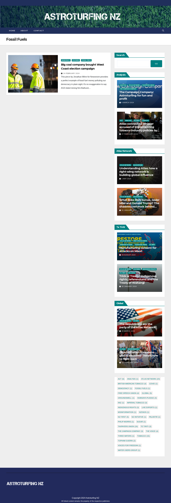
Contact (39, 31)
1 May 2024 (126, 179)
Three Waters (126, 436)
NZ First (137, 120)
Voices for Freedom (129, 445)
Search (120, 55)
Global (136, 320)
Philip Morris (126, 422)
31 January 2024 (129, 210)
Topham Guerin (127, 441)
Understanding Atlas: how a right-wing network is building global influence (138, 172)
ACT (121, 120)
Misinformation (133, 349)
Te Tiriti (152, 244)
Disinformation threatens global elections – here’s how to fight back (138, 356)
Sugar (141, 422)
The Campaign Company (128, 89)
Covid (153, 384)
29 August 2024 (129, 255)
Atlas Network (134, 85)
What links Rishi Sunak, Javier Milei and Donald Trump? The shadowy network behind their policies (139, 205)
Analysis (123, 85)
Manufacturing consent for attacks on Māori (137, 249)
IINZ (121, 403)
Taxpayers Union (148, 85)
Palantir (154, 417)
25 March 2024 (128, 331)
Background (137, 165)
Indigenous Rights (149, 269)
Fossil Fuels (86, 60)
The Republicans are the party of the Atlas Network (137, 325)
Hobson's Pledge (126, 244)
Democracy (66, 60)
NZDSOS (144, 412)
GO (156, 64)
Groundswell (126, 398)
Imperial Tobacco (137, 403)
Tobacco (145, 120)
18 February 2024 (130, 363)
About (24, 31)
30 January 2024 (129, 286)
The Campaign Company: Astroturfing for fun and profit (136, 95)
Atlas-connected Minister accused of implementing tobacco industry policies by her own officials (138, 128)
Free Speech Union (140, 241)
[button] (163, 31)
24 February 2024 (71, 73)
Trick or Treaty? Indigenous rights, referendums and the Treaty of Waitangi (138, 279)
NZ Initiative (139, 417)
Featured (75, 60)
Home (12, 31)
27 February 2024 (130, 134)
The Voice (131, 273)
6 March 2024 (128, 102)
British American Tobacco (132, 384)
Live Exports (149, 407)
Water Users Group (129, 450)
